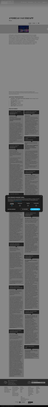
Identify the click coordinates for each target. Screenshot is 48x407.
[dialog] (24, 203)
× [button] (41, 196)
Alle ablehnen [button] (25, 209)
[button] (11, 209)
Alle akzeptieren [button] (35, 209)
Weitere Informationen (18, 201)
